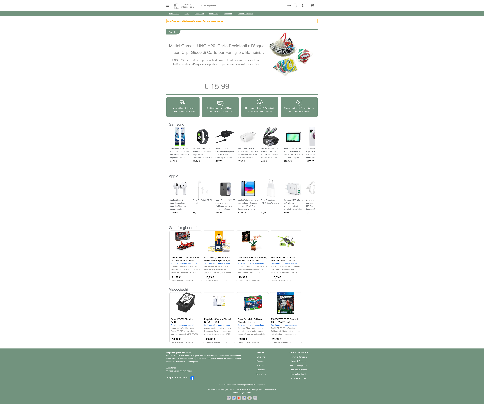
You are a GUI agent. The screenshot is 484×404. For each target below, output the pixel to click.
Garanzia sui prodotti (298, 365)
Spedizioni (261, 365)
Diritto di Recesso (298, 361)
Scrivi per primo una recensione (184, 263)
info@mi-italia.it (186, 370)
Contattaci (261, 369)
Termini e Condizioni (298, 356)
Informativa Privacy (299, 369)
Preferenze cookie (298, 378)
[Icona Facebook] (192, 377)
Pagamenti (260, 361)
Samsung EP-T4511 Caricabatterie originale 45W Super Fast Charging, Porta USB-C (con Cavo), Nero (225, 154)
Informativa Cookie (299, 374)
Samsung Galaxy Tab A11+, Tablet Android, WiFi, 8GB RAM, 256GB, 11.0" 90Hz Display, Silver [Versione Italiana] (293, 154)
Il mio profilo (261, 374)
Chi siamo (261, 356)
